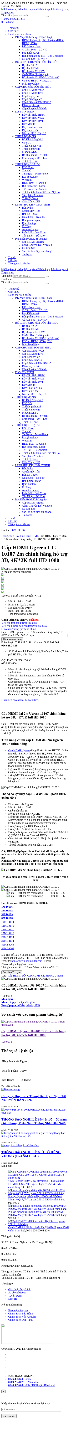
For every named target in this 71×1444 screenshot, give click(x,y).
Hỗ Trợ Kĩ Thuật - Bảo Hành (31, 1385)
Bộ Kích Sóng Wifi (32, 139)
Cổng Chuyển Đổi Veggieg (37, 244)
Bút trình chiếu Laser (33, 185)
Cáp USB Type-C (32, 99)
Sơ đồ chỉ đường (17, 1292)
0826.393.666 (18, 530)
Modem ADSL (30, 151)
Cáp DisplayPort (31, 96)
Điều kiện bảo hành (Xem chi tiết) (19, 699)
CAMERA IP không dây (35, 74)
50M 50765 (7, 948)
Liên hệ (12, 260)
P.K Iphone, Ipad (31, 46)
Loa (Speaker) (30, 176)
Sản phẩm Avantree (32, 195)
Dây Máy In (28, 123)
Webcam (27, 179)
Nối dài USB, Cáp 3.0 (34, 133)
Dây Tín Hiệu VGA (33, 117)
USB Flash (28, 167)
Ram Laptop (29, 223)
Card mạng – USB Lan (34, 158)
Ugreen (59, 975)
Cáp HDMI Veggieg (33, 241)
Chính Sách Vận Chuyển (22, 1316)
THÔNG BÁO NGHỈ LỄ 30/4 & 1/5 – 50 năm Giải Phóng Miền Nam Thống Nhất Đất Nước (34, 1121)
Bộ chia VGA (29, 65)
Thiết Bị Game (30, 198)
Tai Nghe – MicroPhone (35, 173)
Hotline (20, 1379)
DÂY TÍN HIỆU (24, 111)
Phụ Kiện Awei (30, 52)
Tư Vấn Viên (23, 1382)
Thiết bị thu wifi (31, 148)
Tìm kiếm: (7, 15)
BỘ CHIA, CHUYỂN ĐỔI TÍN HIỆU (36, 61)
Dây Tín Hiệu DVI (32, 120)
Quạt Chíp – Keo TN (33, 216)
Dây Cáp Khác (30, 130)
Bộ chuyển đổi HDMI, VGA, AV (40, 77)
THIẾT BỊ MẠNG (25, 136)
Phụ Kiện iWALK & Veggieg (31, 238)
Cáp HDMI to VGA (33, 89)
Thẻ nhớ (26, 170)
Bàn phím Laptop (31, 220)
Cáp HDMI (14, 975)
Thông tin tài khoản (19, 263)
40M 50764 (7, 944)
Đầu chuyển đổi (30, 105)
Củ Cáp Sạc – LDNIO (34, 58)
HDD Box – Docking (34, 182)
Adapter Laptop (30, 229)
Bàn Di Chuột (29, 213)
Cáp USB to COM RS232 (36, 102)
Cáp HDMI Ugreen (19, 750)
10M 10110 (7, 922)
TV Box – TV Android (34, 189)
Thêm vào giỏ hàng (12, 639)
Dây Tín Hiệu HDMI (33, 114)
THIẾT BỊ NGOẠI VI (27, 164)
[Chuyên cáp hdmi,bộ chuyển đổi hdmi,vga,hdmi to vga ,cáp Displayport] (35, 12)
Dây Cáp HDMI (31, 975)
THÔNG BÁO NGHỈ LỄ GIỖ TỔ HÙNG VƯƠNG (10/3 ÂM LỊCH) (31, 1154)
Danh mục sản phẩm (19, 34)
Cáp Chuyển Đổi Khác (34, 108)
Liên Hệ (12, 1298)
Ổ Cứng (26, 226)
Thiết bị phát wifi (31, 145)
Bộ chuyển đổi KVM (33, 71)
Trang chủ (13, 27)
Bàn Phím (27, 207)
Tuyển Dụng (15, 1295)
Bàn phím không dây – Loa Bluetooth (42, 55)
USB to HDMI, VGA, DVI (37, 80)
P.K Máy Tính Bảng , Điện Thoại (33, 37)
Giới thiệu (13, 30)
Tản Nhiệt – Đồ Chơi (33, 235)
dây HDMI (47, 975)
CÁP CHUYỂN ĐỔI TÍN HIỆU (33, 86)
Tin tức (12, 257)
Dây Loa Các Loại (32, 127)
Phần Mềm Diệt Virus (34, 232)
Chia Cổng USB (31, 201)
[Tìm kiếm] (47, 16)
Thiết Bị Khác (30, 161)
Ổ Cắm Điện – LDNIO (35, 49)
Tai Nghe (27, 254)
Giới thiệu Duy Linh (19, 1289)
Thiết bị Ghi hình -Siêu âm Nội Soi (41, 192)
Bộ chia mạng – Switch (35, 154)
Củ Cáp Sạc (28, 247)
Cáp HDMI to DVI (32, 92)
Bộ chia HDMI (30, 68)
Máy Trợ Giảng (30, 83)
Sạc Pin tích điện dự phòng (37, 251)
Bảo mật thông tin (18, 1310)
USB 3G (27, 142)
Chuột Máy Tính (31, 210)
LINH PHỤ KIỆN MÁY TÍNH (32, 204)
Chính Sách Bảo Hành (20, 1313)
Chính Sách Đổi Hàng (20, 1319)
